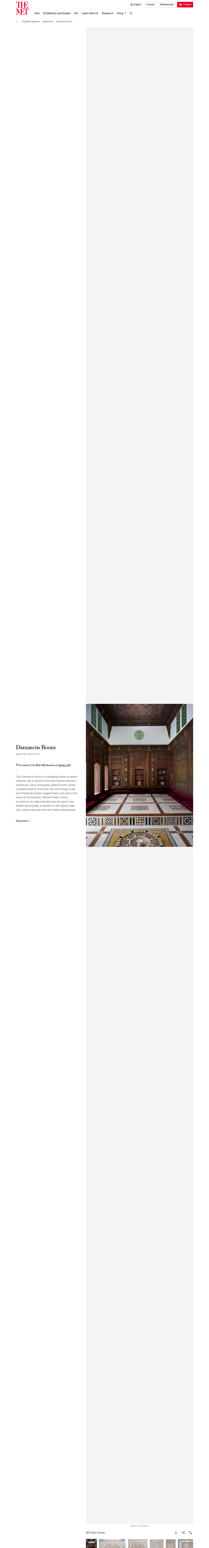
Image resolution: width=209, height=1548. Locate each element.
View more (22, 821)
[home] (17, 21)
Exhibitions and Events (57, 13)
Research (107, 13)
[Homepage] (22, 8)
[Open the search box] (131, 13)
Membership (166, 4)
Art (76, 13)
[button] (139, 775)
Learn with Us (90, 13)
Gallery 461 (64, 765)
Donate (150, 4)
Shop (120, 13)
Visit (36, 13)
